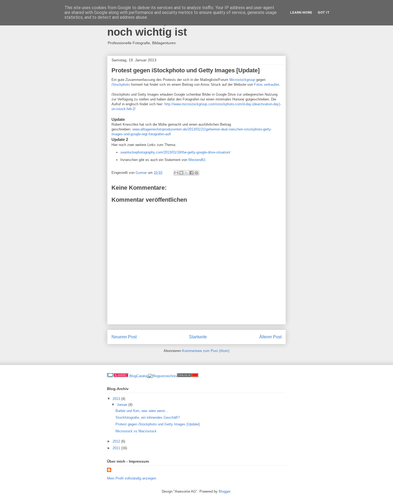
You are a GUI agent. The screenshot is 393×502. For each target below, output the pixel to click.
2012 (117, 441)
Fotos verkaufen (266, 85)
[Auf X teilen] (186, 172)
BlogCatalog (138, 376)
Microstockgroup (242, 80)
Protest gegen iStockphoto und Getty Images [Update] (157, 424)
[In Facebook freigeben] (191, 172)
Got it (324, 12)
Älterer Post (270, 337)
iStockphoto (120, 85)
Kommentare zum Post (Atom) (205, 351)
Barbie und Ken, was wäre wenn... (141, 411)
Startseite (198, 337)
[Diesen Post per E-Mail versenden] (176, 172)
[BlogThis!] (181, 172)
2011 (117, 448)
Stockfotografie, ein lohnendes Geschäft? (147, 417)
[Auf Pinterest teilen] (196, 172)
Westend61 (197, 160)
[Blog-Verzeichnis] (117, 376)
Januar (122, 405)
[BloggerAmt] (162, 376)
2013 (117, 399)
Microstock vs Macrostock (136, 431)
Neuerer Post (124, 337)
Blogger (224, 491)
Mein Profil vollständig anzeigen (131, 478)
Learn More (301, 12)
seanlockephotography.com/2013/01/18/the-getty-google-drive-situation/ (175, 152)
